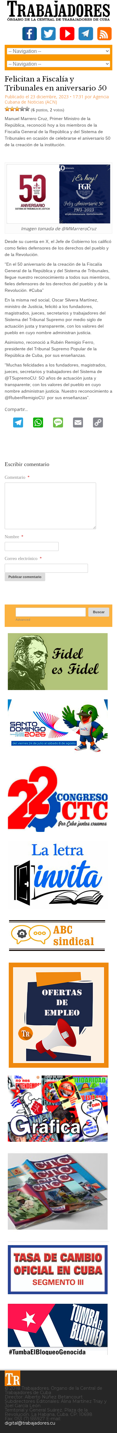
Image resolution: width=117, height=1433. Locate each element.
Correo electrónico (23, 558)
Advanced (23, 619)
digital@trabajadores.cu (30, 1423)
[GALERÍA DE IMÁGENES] (58, 1139)
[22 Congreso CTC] (58, 829)
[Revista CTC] (58, 1229)
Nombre (14, 536)
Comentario (17, 477)
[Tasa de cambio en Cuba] (58, 1292)
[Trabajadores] (12, 1378)
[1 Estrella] (7, 108)
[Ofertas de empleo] (58, 1015)
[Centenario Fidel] (58, 687)
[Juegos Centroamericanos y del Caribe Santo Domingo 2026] (58, 754)
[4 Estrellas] (22, 108)
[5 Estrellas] (27, 108)
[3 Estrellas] (17, 108)
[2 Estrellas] (12, 108)
